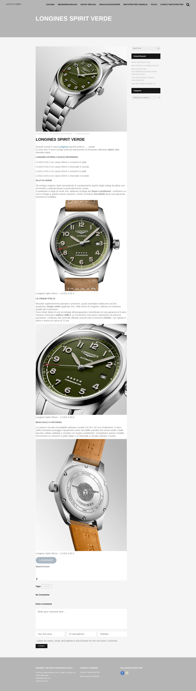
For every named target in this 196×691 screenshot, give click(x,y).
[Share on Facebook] (37, 579)
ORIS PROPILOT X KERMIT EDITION (145, 66)
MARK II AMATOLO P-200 (140, 62)
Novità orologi (66, 134)
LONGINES (46, 560)
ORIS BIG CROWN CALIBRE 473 (143, 84)
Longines (55, 134)
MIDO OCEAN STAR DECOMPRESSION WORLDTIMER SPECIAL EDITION (144, 71)
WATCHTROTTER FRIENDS (89, 676)
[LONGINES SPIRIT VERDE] (81, 89)
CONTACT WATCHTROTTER (90, 672)
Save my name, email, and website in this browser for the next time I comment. (78, 641)
